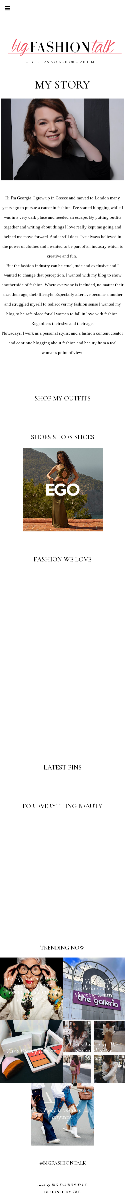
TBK (76, 1192)
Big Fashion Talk (69, 1185)
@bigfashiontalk (62, 1163)
